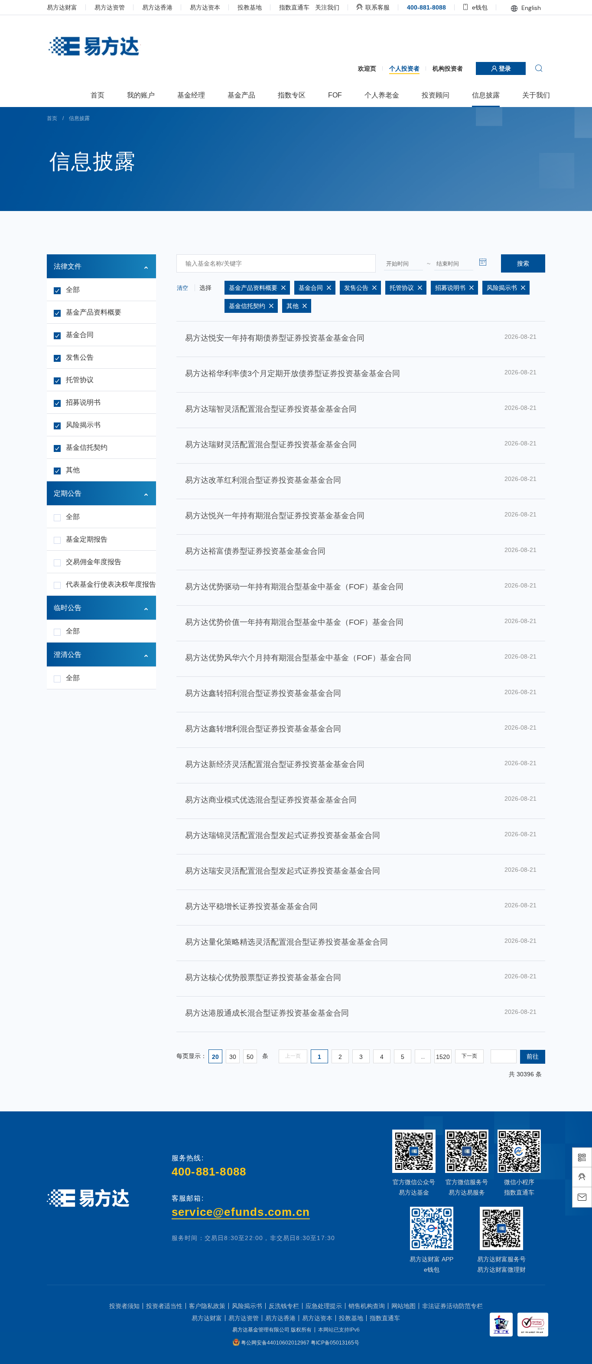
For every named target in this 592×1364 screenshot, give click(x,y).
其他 (73, 470)
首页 (52, 118)
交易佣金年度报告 (93, 561)
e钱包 (479, 7)
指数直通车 (294, 7)
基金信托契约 (86, 447)
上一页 (293, 1056)
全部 (73, 289)
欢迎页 (367, 68)
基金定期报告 (86, 539)
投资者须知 (124, 1305)
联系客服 (377, 7)
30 (232, 1056)
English (530, 8)
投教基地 (249, 7)
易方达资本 (205, 7)
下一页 (469, 1056)
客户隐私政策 (207, 1305)
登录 (504, 68)
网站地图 (403, 1305)
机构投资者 (448, 68)
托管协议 (80, 379)
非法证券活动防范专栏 (452, 1305)
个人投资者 (404, 68)
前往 (533, 1056)
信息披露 (79, 118)
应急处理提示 (324, 1305)
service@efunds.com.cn (241, 1211)
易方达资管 (109, 7)
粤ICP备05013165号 (335, 1343)
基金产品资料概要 (93, 312)
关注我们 (327, 7)
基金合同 (80, 334)
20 (215, 1056)
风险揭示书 (83, 425)
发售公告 (80, 357)
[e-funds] (93, 47)
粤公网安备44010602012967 (276, 1343)
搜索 (523, 263)
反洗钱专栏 (284, 1305)
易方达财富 (62, 7)
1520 (443, 1056)
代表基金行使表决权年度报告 (108, 584)
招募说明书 (83, 402)
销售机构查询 (366, 1305)
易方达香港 (157, 7)
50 (250, 1056)
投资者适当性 (164, 1305)
